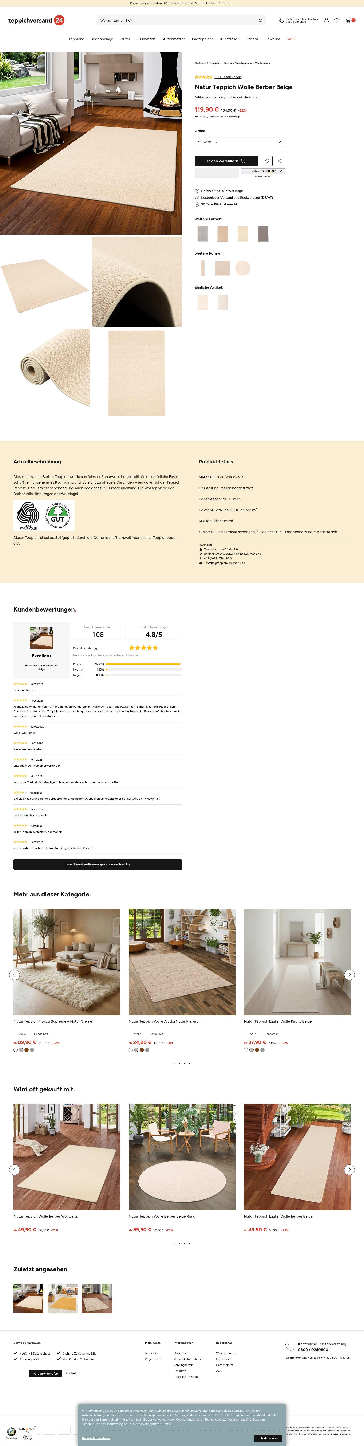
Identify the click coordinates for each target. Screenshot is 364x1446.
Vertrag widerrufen (45, 1373)
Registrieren (153, 1359)
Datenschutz (224, 1365)
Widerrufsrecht (226, 1353)
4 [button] (189, 1063)
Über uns (180, 1353)
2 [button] (179, 1063)
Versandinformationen (188, 1359)
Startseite (200, 62)
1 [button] (174, 1063)
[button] (263, 173)
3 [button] (184, 1063)
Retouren (180, 1370)
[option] (182, 3)
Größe (200, 131)
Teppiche (215, 62)
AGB (219, 1370)
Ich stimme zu (268, 1438)
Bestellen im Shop (186, 1376)
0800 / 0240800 (313, 1349)
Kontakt (71, 1373)
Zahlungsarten (183, 1365)
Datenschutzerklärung (96, 1438)
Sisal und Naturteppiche (238, 62)
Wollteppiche (263, 62)
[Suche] (260, 20)
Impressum (224, 1359)
